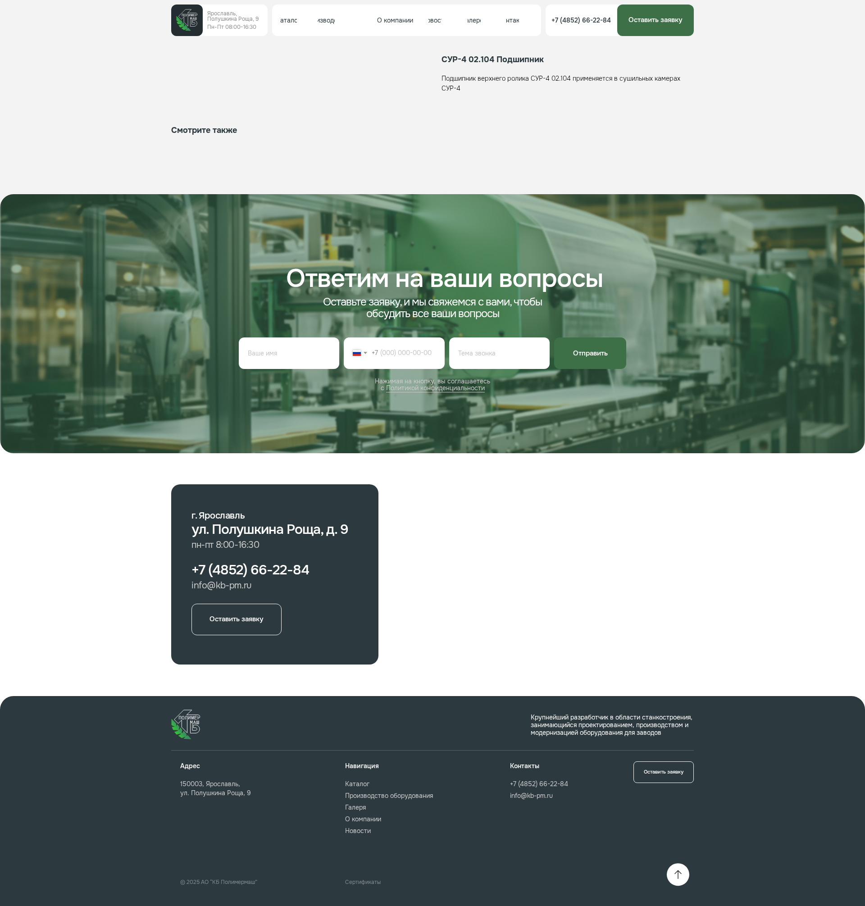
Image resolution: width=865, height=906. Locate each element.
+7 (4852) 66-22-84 (539, 784)
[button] (655, 20)
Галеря (355, 807)
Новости (358, 831)
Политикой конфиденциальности (435, 388)
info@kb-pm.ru (531, 796)
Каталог (357, 784)
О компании (363, 819)
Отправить (590, 353)
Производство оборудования (389, 796)
